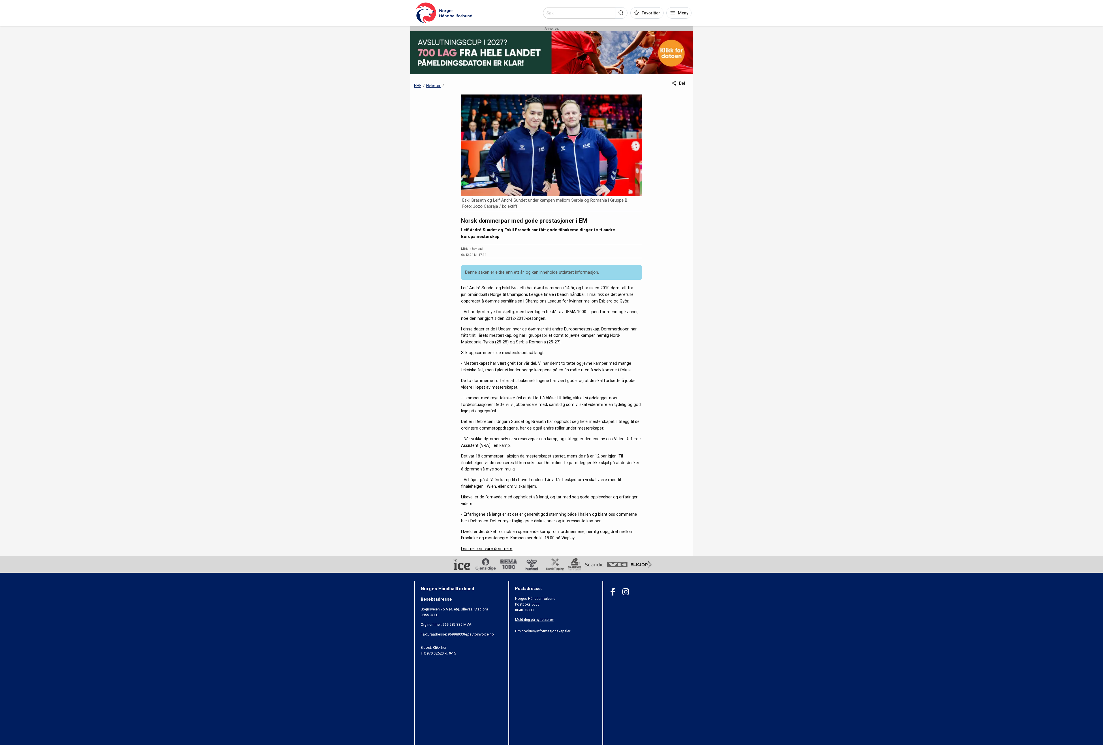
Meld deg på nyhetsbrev (534, 619)
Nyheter (433, 85)
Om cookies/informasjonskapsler (542, 631)
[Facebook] (613, 592)
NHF (417, 85)
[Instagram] (625, 592)
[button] (621, 13)
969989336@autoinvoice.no (471, 634)
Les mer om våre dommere (486, 548)
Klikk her (439, 647)
